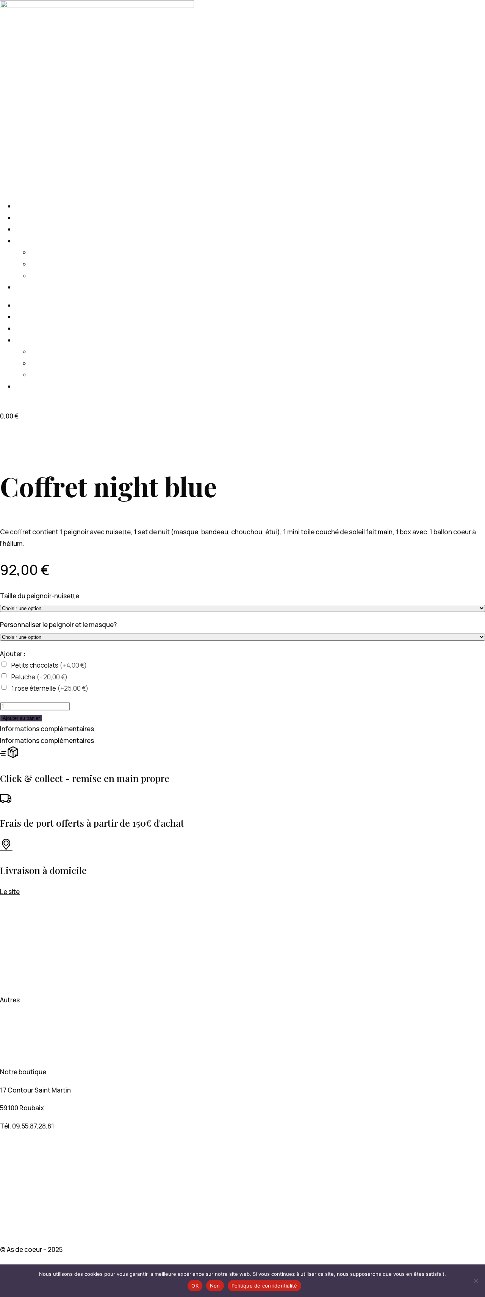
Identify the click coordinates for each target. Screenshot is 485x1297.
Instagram (22, 1228)
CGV (6, 1036)
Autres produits (23, 964)
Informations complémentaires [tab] (47, 728)
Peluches (44, 276)
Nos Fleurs (31, 229)
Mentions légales (26, 1017)
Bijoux (39, 252)
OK (195, 1286)
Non (215, 1286)
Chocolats (46, 264)
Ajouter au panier (21, 718)
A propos (13, 981)
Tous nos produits (42, 241)
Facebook (20, 1184)
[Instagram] (2, 1206)
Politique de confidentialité (264, 1286)
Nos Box (12, 927)
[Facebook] (2, 1162)
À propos (28, 287)
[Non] (475, 1281)
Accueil (26, 206)
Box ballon (31, 218)
